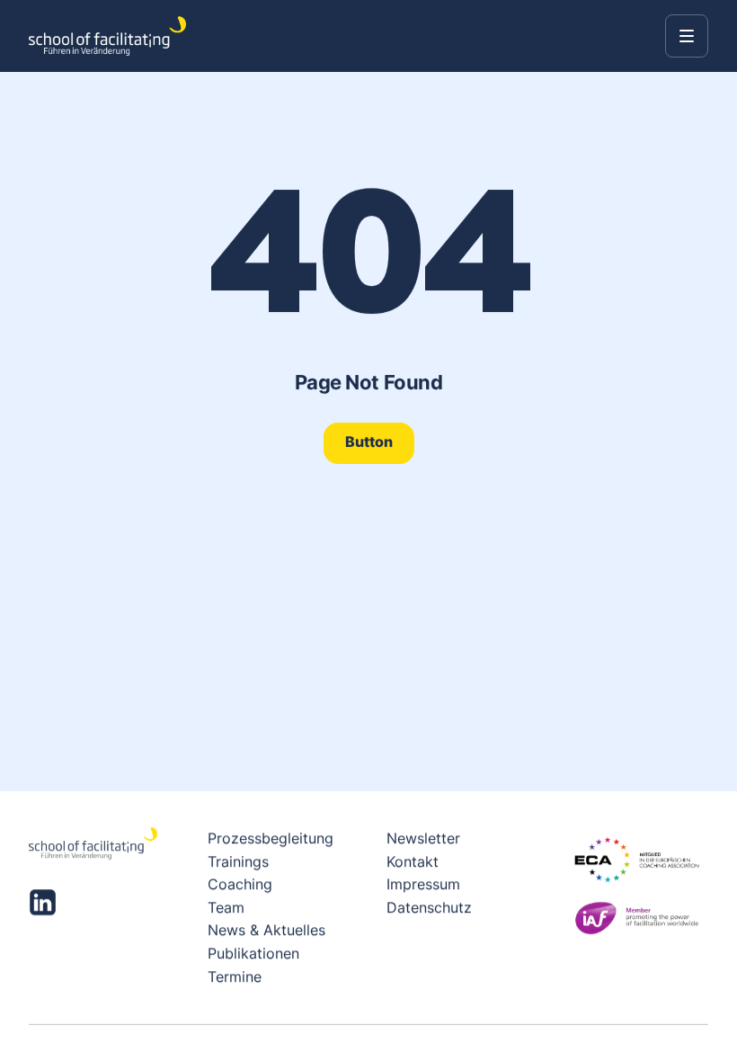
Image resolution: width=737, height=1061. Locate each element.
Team (226, 907)
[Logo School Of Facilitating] (107, 36)
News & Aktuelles (266, 930)
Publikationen (253, 953)
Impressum (423, 884)
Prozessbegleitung (270, 838)
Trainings (238, 860)
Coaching (240, 884)
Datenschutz (429, 907)
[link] (369, 443)
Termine (235, 976)
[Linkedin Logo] (43, 902)
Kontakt (412, 860)
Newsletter (423, 838)
